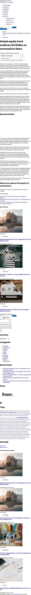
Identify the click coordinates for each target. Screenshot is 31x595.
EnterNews (17, 594)
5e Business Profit (3, 410)
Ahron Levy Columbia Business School (14, 410)
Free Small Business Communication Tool (12, 428)
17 (1, 326)
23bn (4, 196)
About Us (5, 17)
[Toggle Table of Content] (21, 56)
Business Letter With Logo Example (24, 414)
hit (25, 196)
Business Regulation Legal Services (9, 417)
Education (5, 349)
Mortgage (6, 9)
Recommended (5, 58)
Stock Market (6, 361)
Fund (20, 196)
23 (11, 326)
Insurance (6, 7)
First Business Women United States (21, 425)
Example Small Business (9, 424)
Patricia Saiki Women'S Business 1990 (11, 434)
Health (4, 353)
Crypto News (7, 5)
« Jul (1, 331)
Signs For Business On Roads (5, 438)
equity (13, 196)
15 (9, 324)
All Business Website (25, 410)
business (14, 412)
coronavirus (9, 196)
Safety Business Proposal (23, 434)
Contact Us (9, 20)
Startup (5, 360)
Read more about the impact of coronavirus (12, 60)
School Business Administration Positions (18, 435)
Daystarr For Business (4, 419)
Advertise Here (10, 18)
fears (17, 196)
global (23, 196)
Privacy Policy (10, 22)
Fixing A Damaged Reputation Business (12, 426)
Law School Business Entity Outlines (20, 429)
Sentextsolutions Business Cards (23, 437)
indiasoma (2, 445)
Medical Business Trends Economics (14, 431)
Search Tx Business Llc (12, 437)
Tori (1, 53)
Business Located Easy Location (6, 415)
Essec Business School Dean (16, 422)
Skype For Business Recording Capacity (18, 438)
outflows (2, 198)
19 (4, 326)
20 (6, 326)
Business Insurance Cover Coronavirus (10, 414)
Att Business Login (6, 412)
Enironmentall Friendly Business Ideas (16, 421)
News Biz (5, 11)
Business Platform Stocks (16, 415)
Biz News (5, 13)
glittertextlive (3, 447)
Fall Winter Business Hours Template (22, 424)
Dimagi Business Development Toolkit (16, 419)
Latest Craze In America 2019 (8, 429)
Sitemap (8, 24)
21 (7, 326)
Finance (5, 15)
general (5, 352)
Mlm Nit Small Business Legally (12, 432)
